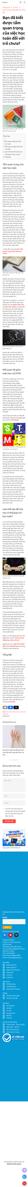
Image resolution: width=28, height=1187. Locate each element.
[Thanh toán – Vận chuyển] (4, 1024)
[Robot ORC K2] (4, 967)
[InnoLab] (4, 975)
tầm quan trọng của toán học (14, 713)
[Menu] (20, 2)
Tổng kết (8, 157)
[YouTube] (10, 935)
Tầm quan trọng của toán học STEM (13, 251)
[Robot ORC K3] (4, 965)
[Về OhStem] (4, 1006)
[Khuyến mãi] (4, 1013)
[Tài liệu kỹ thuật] (4, 998)
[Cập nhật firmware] (4, 989)
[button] (24, 2)
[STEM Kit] (4, 977)
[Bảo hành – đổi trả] (4, 1027)
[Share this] (10, 707)
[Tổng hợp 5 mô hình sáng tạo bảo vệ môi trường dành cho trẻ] (14, 726)
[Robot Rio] (4, 972)
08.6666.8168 (15, 955)
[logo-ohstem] (5, 2)
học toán (9, 712)
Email (5, 917)
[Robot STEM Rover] (4, 970)
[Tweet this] (16, 707)
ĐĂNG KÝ (7, 927)
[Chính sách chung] (4, 1032)
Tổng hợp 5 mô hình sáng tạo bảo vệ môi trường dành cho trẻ (14, 751)
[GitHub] (16, 935)
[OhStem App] (4, 984)
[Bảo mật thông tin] (4, 1029)
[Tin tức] (4, 1011)
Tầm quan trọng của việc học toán (13, 142)
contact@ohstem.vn (14, 957)
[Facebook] (5, 935)
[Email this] (5, 707)
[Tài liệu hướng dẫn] (4, 996)
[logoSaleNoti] (14, 1037)
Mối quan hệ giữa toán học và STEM (14, 148)
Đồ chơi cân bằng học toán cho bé (13, 639)
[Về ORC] (4, 1008)
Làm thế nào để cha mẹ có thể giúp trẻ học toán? (14, 153)
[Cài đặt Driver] (4, 986)
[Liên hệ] (4, 1018)
